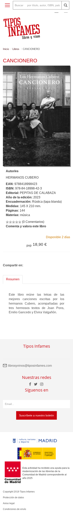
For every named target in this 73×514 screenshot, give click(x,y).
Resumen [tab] (12, 279)
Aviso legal (9, 503)
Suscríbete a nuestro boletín (36, 415)
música (25, 215)
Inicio (6, 49)
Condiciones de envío (14, 509)
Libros (15, 49)
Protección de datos (13, 497)
